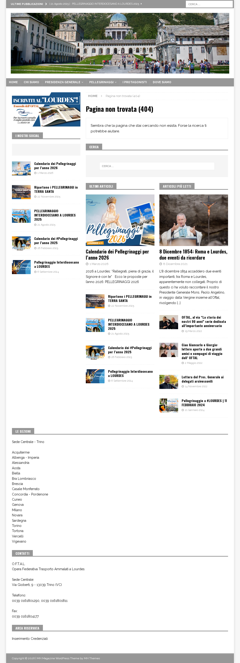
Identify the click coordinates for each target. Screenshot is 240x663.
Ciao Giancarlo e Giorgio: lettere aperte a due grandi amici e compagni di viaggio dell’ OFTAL (202, 351)
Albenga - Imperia (25, 457)
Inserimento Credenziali (30, 639)
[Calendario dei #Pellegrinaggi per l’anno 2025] (95, 353)
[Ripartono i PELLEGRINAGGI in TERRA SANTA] (95, 301)
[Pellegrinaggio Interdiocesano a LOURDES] (95, 376)
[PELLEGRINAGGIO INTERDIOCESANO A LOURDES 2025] (95, 325)
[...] (178, 303)
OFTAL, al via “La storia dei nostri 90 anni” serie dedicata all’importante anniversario (204, 321)
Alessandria (20, 463)
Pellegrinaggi (101, 82)
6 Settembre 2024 (122, 380)
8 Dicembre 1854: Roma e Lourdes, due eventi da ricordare (193, 254)
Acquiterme (21, 452)
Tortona (17, 531)
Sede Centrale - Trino (28, 442)
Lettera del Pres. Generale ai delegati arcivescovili (203, 379)
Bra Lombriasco (24, 478)
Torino (17, 526)
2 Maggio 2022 (193, 363)
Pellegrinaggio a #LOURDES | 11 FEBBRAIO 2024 (204, 402)
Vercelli (17, 536)
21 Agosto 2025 (120, 333)
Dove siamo (162, 82)
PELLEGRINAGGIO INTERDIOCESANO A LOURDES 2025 (129, 324)
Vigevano (19, 541)
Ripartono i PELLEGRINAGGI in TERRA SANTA (130, 298)
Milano (17, 510)
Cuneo (17, 499)
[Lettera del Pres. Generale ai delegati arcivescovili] (168, 382)
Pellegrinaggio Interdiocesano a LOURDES (130, 373)
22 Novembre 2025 (122, 305)
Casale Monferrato (26, 489)
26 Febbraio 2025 (121, 357)
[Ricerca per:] (209, 4)
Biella (16, 473)
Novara (17, 515)
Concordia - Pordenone (30, 494)
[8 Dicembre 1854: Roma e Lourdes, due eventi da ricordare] (193, 220)
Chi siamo (31, 82)
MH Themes (92, 658)
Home (13, 82)
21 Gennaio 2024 (194, 410)
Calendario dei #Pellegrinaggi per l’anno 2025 (130, 349)
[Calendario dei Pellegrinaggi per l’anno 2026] (120, 220)
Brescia (17, 484)
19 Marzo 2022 (193, 331)
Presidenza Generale (62, 82)
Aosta (16, 468)
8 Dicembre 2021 (175, 264)
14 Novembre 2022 (196, 386)
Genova (18, 505)
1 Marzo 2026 (99, 264)
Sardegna (19, 520)
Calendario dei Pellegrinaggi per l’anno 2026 (117, 254)
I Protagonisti (135, 82)
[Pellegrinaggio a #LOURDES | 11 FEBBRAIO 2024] (168, 406)
